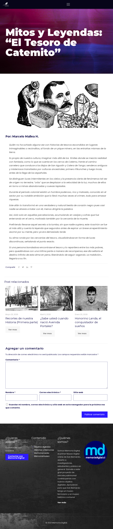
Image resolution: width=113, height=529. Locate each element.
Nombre (10, 392)
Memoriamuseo (42, 456)
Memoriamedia (41, 453)
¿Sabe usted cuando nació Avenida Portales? (54, 322)
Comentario (12, 359)
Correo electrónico (50, 392)
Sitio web (78, 392)
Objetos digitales (42, 446)
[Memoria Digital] (6, 4)
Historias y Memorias (44, 450)
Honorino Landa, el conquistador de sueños (88, 322)
